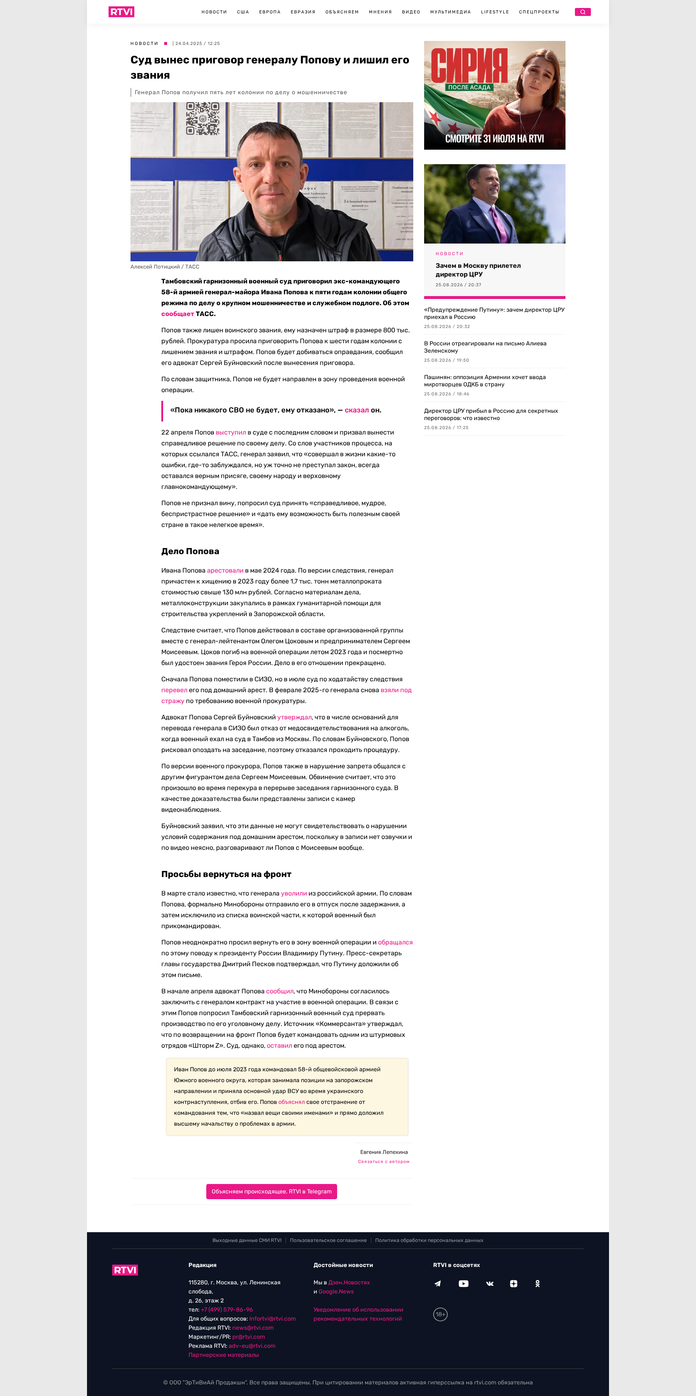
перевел (174, 690)
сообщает (177, 314)
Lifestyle (495, 11)
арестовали (225, 570)
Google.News (336, 1291)
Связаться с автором (384, 1161)
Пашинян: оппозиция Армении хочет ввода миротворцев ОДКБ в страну (485, 381)
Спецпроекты (539, 11)
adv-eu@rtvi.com (252, 1345)
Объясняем (342, 11)
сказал (357, 410)
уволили (294, 893)
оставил (279, 1046)
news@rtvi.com (253, 1327)
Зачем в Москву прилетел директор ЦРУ (478, 270)
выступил (231, 432)
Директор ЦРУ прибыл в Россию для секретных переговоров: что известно (491, 414)
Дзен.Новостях (349, 1282)
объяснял (291, 1101)
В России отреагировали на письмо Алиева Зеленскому (485, 347)
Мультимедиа (450, 11)
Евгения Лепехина (384, 1152)
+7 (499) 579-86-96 (227, 1309)
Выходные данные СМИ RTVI (247, 1240)
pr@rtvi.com (248, 1336)
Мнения (380, 11)
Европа (270, 11)
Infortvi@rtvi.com (272, 1318)
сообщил (280, 991)
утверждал (294, 717)
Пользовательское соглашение (328, 1240)
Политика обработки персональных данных (429, 1240)
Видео (411, 11)
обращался (395, 942)
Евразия (303, 11)
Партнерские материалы (223, 1354)
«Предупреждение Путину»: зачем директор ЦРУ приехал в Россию (494, 313)
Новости (214, 11)
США (243, 11)
